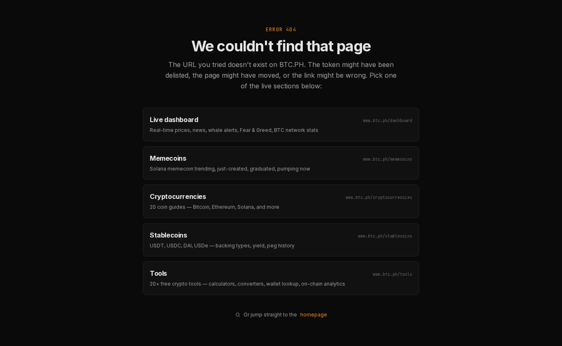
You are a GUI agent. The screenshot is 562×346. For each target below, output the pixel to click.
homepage (313, 314)
